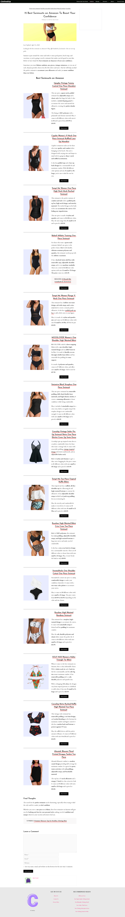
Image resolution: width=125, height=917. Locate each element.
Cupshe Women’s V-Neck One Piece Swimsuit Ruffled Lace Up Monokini (63, 138)
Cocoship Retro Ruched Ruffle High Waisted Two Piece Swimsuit (63, 707)
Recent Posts (120, 1)
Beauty (97, 1)
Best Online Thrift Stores (82, 905)
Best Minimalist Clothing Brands (82, 902)
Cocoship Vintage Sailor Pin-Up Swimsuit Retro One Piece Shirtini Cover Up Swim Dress (64, 434)
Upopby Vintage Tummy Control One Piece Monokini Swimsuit (64, 86)
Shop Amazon (64, 180)
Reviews (105, 1)
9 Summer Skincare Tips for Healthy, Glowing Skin (50, 821)
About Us (56, 896)
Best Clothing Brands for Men (82, 911)
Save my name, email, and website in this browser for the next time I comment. (49, 867)
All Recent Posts (82, 896)
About (112, 1)
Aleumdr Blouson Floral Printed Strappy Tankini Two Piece (64, 754)
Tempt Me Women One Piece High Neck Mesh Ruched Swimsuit (64, 191)
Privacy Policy (56, 902)
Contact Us (56, 899)
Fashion (92, 1)
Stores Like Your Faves (82, 1)
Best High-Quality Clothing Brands (82, 899)
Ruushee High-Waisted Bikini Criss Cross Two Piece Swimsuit (64, 526)
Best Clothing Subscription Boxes (82, 908)
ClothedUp (6, 1)
